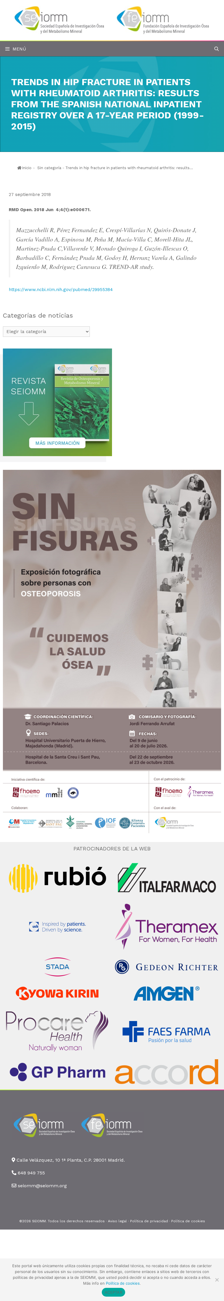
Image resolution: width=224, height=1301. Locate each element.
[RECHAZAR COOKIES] (217, 1280)
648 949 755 (31, 1173)
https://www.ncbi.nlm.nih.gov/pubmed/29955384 (61, 289)
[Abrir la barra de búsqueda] (216, 49)
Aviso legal (117, 1221)
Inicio (27, 168)
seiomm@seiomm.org (42, 1185)
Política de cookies (188, 1221)
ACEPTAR (113, 1292)
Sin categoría (49, 168)
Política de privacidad (149, 1221)
